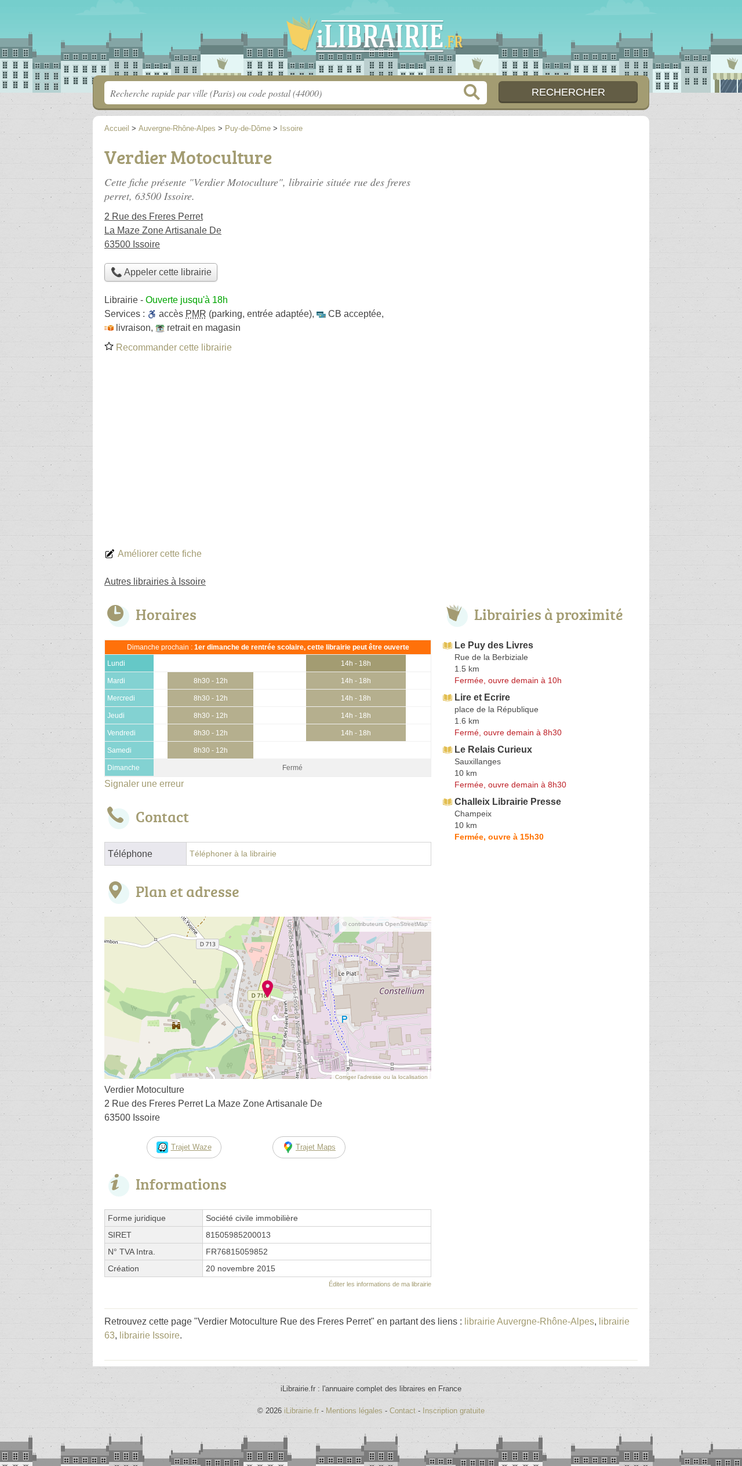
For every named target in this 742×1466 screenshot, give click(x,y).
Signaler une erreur (144, 784)
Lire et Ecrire (482, 697)
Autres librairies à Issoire (155, 581)
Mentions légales (354, 1410)
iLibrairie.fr (371, 41)
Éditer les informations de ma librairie (380, 1284)
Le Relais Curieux (493, 749)
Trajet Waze (191, 1147)
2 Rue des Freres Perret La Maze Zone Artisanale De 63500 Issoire (162, 230)
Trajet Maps (316, 1147)
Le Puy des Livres (493, 645)
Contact (403, 1410)
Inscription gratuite (454, 1410)
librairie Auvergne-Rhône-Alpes (529, 1321)
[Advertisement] (371, 454)
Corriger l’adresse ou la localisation (381, 1077)
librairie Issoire (149, 1335)
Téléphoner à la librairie (233, 853)
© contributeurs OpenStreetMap (385, 924)
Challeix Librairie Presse (507, 802)
